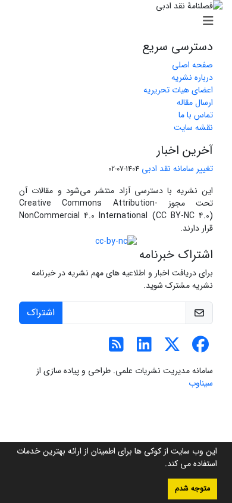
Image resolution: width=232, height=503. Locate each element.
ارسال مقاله (195, 102)
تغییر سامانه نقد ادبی (177, 168)
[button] (160, 465)
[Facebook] (200, 348)
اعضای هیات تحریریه (178, 90)
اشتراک (41, 312)
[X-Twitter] (172, 348)
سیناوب (201, 383)
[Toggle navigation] (119, 21)
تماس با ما (195, 115)
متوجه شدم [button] (192, 489)
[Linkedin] (144, 348)
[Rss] (116, 348)
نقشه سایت (193, 127)
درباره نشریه (192, 77)
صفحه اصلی (192, 65)
